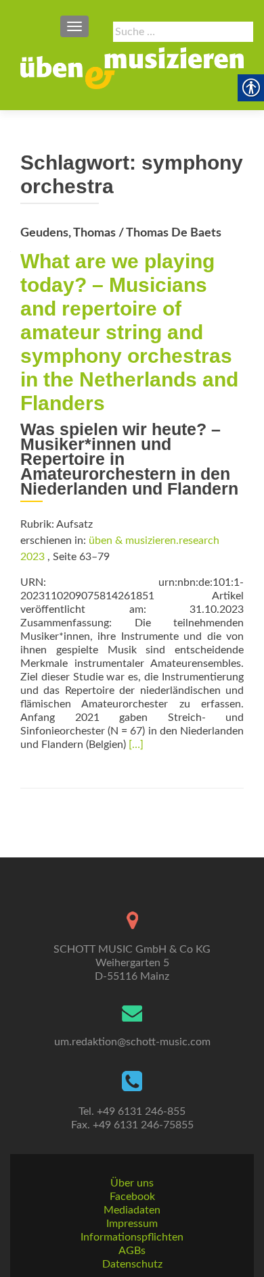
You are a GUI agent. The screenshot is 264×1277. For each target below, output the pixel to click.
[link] (132, 68)
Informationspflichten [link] (132, 1237)
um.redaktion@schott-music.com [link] (132, 1041)
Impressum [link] (132, 1223)
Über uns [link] (132, 1183)
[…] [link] (136, 744)
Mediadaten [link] (132, 1210)
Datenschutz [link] (132, 1264)
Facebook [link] (132, 1196)
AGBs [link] (132, 1250)
